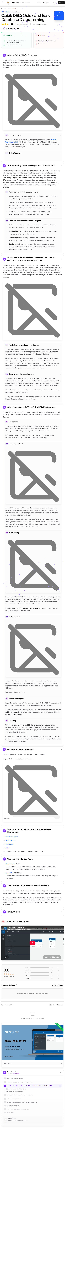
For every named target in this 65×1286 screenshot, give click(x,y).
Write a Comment (58, 1005)
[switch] (46, 2)
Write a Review (59, 985)
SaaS (14, 9)
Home (3, 9)
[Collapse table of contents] (60, 1072)
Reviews (9, 9)
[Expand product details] (61, 1064)
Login (54, 2)
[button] (32, 1120)
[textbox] (32, 94)
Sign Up (61, 2)
